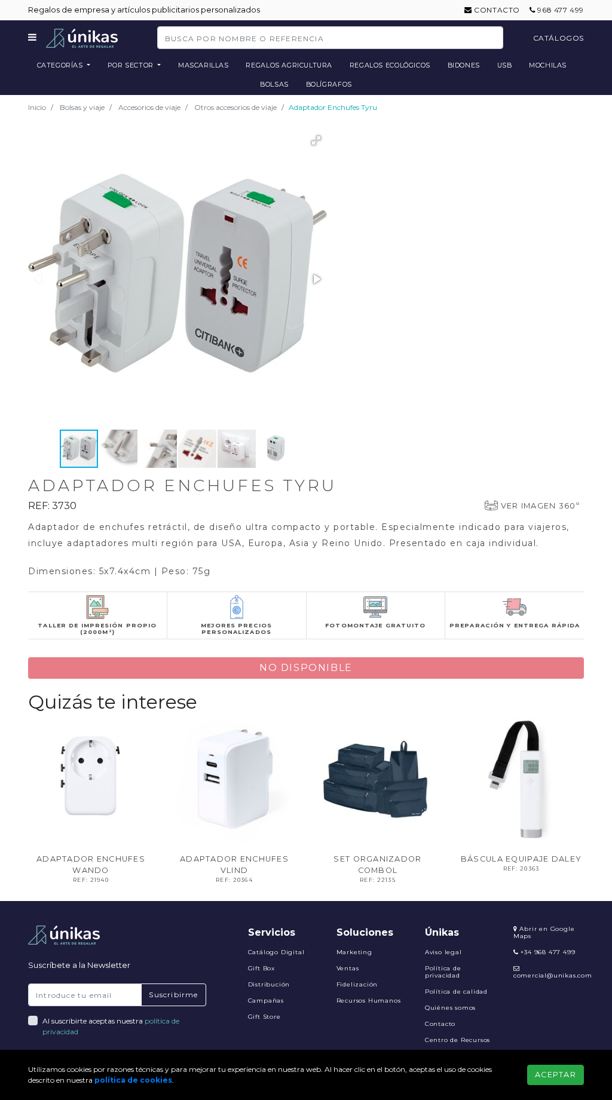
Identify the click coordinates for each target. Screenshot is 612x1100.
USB (504, 65)
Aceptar (555, 1074)
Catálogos (558, 37)
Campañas (266, 1000)
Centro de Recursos (457, 1040)
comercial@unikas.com (552, 975)
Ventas (347, 968)
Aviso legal (443, 952)
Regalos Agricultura (289, 65)
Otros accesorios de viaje (235, 107)
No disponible (306, 667)
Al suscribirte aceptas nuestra (110, 1026)
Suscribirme (173, 994)
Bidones (464, 65)
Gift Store (264, 1017)
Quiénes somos (450, 1008)
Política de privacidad (443, 971)
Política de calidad (456, 991)
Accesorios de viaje (149, 107)
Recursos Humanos (368, 1000)
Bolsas (274, 84)
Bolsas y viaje (82, 107)
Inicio (37, 107)
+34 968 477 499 (547, 952)
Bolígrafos (329, 84)
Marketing (354, 952)
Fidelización (357, 984)
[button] (316, 140)
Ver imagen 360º (540, 505)
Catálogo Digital (276, 952)
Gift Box (261, 968)
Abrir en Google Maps (544, 932)
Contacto (496, 9)
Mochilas (548, 65)
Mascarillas (203, 65)
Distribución (269, 984)
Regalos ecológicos (390, 65)
